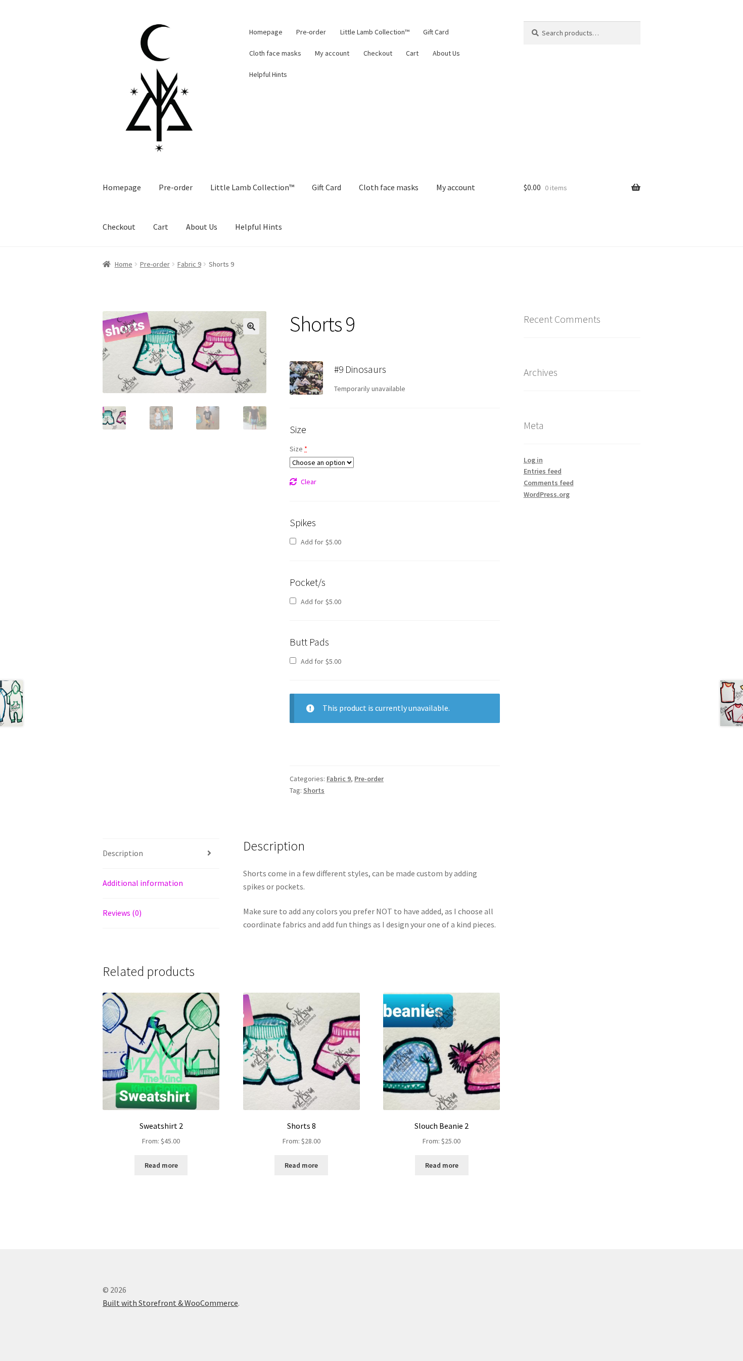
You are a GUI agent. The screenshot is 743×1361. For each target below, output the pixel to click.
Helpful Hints (268, 74)
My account (332, 53)
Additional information (143, 883)
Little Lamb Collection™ (374, 31)
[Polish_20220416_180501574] (306, 378)
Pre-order (311, 31)
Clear (308, 481)
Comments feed (549, 482)
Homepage (266, 31)
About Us (446, 53)
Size (298, 448)
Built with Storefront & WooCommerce (170, 1303)
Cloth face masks (275, 53)
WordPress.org (547, 494)
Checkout (377, 53)
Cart (412, 53)
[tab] (161, 854)
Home (123, 264)
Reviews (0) (122, 913)
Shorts (313, 790)
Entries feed (543, 471)
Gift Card (436, 31)
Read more (161, 1165)
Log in (533, 459)
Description (123, 853)
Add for (320, 541)
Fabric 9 (189, 264)
